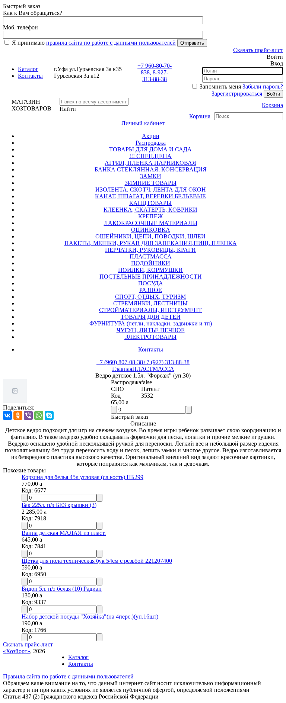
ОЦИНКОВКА (150, 230)
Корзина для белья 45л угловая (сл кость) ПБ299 (82, 477)
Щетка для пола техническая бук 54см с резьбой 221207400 (97, 561)
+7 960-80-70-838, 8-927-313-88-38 (154, 72)
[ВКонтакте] (7, 415)
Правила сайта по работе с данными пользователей (68, 676)
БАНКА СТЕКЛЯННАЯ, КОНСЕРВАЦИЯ (151, 169)
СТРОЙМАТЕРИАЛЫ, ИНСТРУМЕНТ (150, 310)
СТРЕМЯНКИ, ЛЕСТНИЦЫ (150, 303)
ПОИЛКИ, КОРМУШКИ (150, 270)
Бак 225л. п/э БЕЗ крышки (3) (59, 505)
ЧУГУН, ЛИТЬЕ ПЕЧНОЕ (151, 330)
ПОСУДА (150, 283)
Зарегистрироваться (237, 93)
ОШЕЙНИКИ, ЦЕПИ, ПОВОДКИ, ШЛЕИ (150, 236)
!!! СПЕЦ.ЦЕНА (150, 156)
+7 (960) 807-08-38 (119, 362)
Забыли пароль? (262, 86)
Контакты (30, 76)
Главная (122, 369)
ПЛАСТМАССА (151, 256)
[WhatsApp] (38, 415)
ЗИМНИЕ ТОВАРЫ (151, 183)
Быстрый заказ (129, 417)
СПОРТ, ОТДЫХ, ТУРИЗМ (150, 296)
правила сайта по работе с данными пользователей (111, 42)
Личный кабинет (143, 123)
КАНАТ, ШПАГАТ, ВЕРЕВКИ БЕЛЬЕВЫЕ (150, 196)
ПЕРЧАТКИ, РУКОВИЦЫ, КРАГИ (150, 250)
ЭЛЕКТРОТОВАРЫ (150, 337)
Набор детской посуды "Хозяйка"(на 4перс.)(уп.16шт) (90, 616)
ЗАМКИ (150, 176)
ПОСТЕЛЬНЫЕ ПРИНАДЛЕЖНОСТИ (150, 276)
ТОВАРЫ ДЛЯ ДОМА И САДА (150, 149)
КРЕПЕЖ (150, 216)
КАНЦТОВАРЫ (150, 203)
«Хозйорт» (16, 651)
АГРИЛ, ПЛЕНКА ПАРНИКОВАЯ (150, 163)
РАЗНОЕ (150, 290)
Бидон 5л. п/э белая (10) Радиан (62, 588)
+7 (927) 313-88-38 (166, 362)
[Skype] (49, 415)
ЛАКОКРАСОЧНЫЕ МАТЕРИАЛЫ (150, 223)
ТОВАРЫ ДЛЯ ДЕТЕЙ (151, 317)
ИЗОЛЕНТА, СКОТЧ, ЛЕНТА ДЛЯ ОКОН (150, 189)
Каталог (28, 69)
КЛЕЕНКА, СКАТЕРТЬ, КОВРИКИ (150, 209)
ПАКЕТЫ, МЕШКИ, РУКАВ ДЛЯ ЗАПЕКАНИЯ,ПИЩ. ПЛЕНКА (150, 243)
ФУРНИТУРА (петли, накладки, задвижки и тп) (150, 323)
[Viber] (28, 415)
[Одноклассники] (17, 415)
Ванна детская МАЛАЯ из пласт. (64, 533)
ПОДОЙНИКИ (150, 263)
